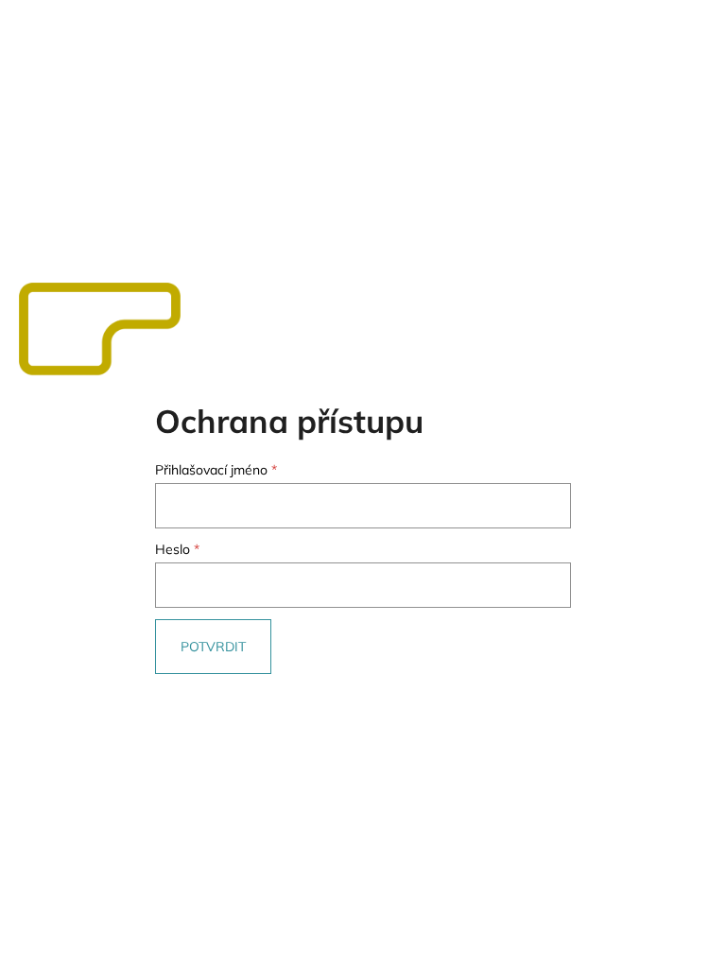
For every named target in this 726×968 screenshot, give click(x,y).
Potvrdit (213, 646)
